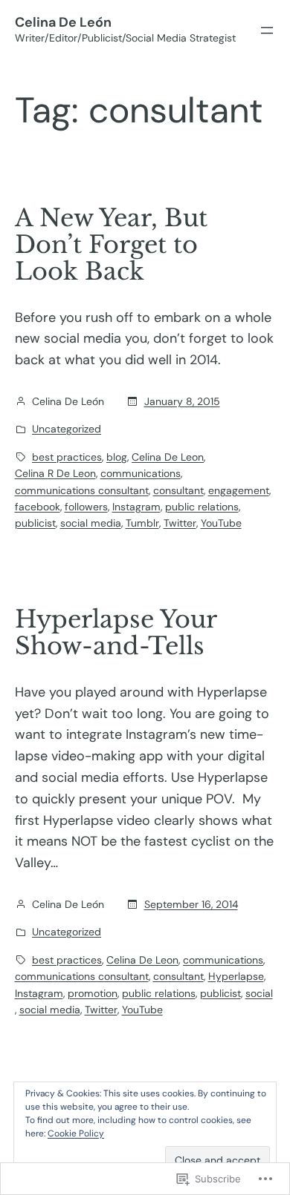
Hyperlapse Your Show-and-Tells (115, 632)
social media (90, 523)
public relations (202, 506)
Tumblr (142, 523)
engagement (238, 490)
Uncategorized (66, 428)
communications (140, 473)
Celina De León (63, 22)
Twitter (180, 523)
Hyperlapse (236, 976)
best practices (67, 457)
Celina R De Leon (55, 473)
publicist (35, 523)
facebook (37, 506)
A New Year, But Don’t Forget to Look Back (111, 245)
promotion (92, 993)
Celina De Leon (168, 457)
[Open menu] (267, 30)
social (259, 993)
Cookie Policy (76, 1133)
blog (116, 457)
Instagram (136, 506)
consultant (178, 490)
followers (86, 506)
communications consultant (82, 490)
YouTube (221, 523)
